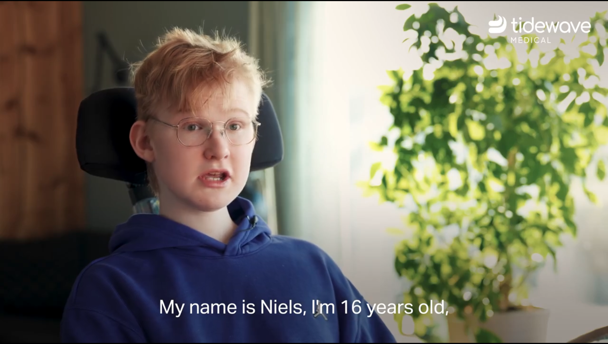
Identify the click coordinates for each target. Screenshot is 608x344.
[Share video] (604, 4)
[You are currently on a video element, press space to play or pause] (304, 172)
